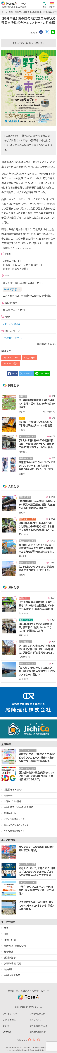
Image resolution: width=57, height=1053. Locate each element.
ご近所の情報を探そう (14, 831)
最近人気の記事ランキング (16, 825)
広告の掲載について (38, 1026)
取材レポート (10, 813)
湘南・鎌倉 (9, 951)
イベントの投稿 (9, 1020)
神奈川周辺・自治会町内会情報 (18, 807)
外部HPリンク (11, 338)
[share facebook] (41, 32)
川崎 (6, 933)
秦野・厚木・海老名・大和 (15, 945)
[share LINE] (53, 32)
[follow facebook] (29, 1039)
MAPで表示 (10, 289)
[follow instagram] (38, 1039)
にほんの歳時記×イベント (16, 819)
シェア (14, 373)
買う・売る (30, 357)
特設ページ (9, 795)
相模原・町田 (10, 939)
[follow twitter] (34, 1039)
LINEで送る (44, 373)
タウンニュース (12, 357)
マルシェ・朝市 (11, 363)
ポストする (28, 373)
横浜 (6, 928)
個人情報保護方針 (38, 1032)
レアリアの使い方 (37, 1014)
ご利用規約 (7, 1032)
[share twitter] (47, 32)
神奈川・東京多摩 (12, 975)
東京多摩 (8, 969)
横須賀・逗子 (10, 957)
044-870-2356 (12, 323)
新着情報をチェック (13, 789)
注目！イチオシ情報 (12, 801)
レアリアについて (9, 1014)
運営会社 (6, 1026)
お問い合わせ (35, 1020)
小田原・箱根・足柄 (12, 963)
